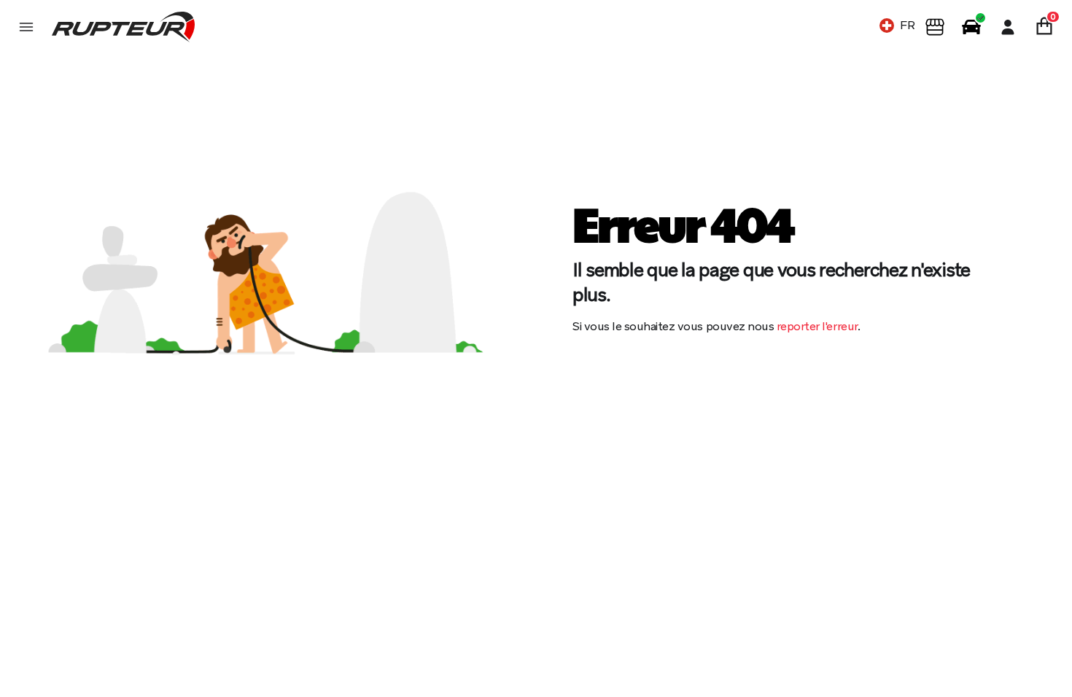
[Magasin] (935, 27)
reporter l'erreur (817, 326)
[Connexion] (1008, 27)
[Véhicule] (971, 27)
